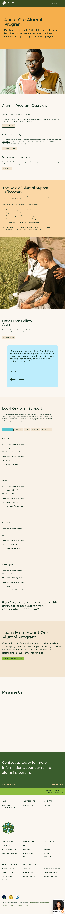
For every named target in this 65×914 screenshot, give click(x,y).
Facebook (47, 860)
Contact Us (6, 849)
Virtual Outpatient (50, 876)
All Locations (7, 433)
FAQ (24, 860)
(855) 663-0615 (27, 808)
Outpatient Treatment (51, 872)
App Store (54, 139)
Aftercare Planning (50, 879)
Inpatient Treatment (30, 879)
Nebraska (35, 433)
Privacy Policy (33, 905)
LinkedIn (47, 856)
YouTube (47, 849)
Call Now (53, 3)
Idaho (27, 433)
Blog (24, 849)
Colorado (19, 433)
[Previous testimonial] (12, 382)
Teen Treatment (7, 883)
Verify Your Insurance (9, 856)
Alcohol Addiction (8, 872)
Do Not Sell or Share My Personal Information (15, 908)
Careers (46, 808)
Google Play (6, 142)
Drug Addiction (7, 876)
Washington (46, 433)
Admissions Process (9, 852)
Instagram (47, 852)
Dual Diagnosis (7, 879)
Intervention (27, 852)
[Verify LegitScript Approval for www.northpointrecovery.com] (4, 900)
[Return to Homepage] (10, 3)
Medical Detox (28, 876)
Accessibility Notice (43, 905)
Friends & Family (28, 856)
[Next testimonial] (20, 382)
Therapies (26, 872)
